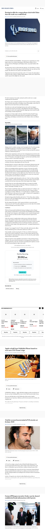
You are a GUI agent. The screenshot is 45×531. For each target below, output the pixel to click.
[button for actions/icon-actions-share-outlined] (38, 51)
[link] (7, 8)
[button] (37, 8)
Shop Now (6, 332)
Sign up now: (7, 16)
